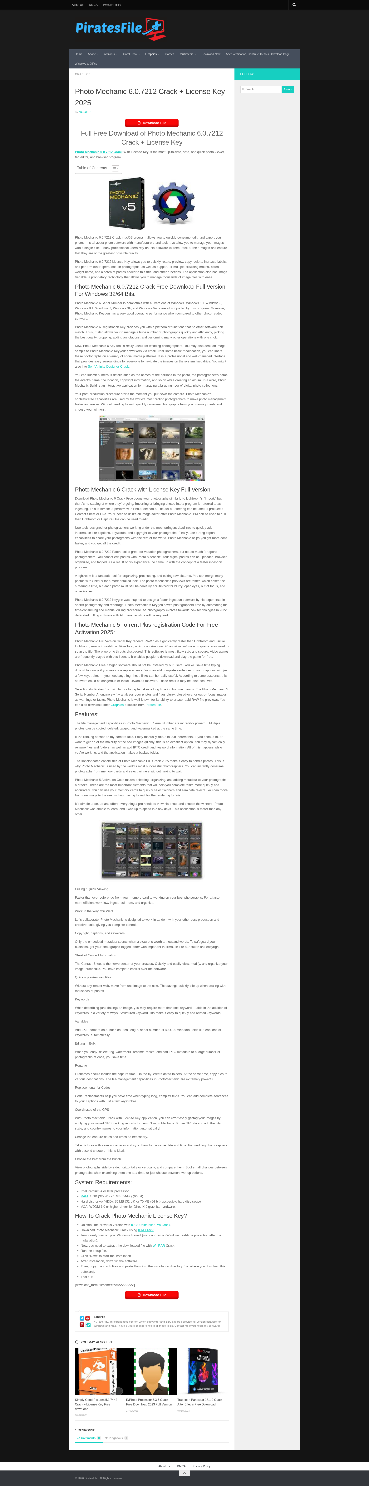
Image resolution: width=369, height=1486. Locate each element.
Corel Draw (130, 54)
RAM (84, 1196)
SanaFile (85, 112)
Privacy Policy (112, 4)
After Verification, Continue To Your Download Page (258, 54)
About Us (78, 4)
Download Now (210, 54)
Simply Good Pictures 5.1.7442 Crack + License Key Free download (96, 1404)
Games (169, 54)
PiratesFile (153, 705)
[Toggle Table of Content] (113, 168)
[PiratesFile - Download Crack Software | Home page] (121, 29)
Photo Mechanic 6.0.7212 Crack (98, 152)
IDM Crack (146, 1230)
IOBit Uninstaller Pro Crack (150, 1225)
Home (78, 54)
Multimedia (186, 54)
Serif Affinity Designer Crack (108, 366)
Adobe (92, 54)
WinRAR (159, 1245)
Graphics (151, 54)
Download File (154, 123)
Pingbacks (118, 1438)
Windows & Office (86, 63)
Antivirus (109, 54)
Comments (90, 1438)
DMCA (93, 4)
